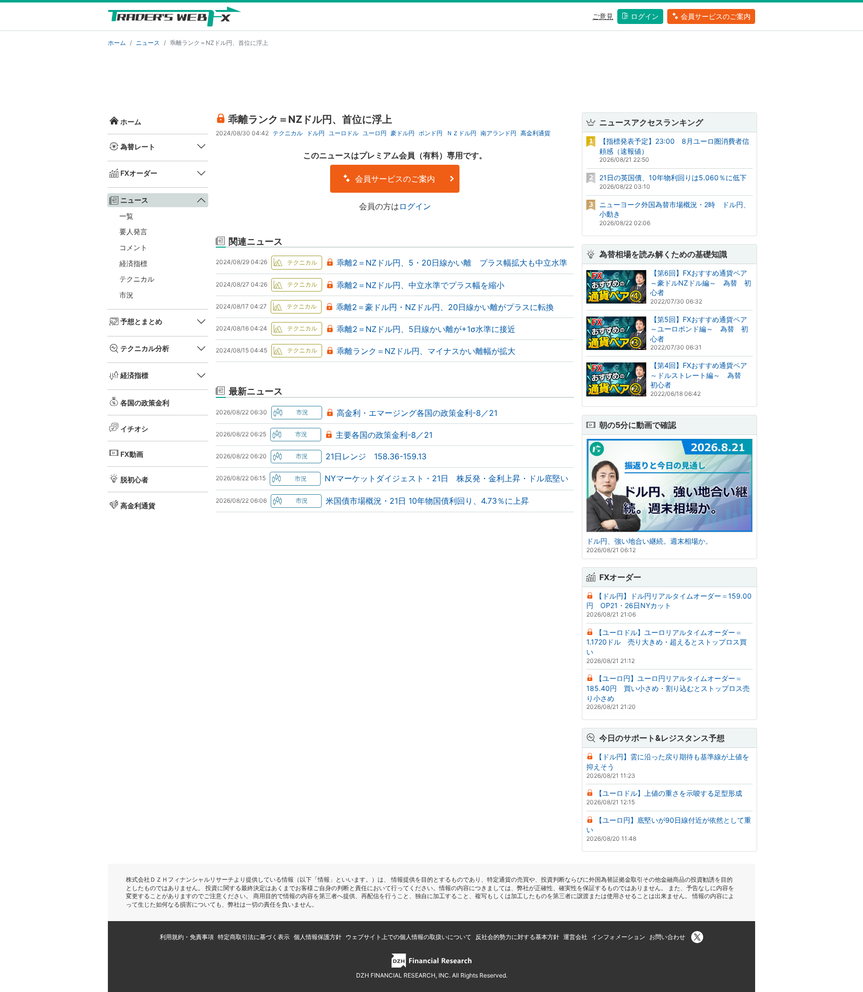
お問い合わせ (667, 937)
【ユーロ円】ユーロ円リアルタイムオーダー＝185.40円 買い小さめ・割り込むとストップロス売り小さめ (668, 688)
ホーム (117, 42)
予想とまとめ (141, 321)
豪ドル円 (403, 133)
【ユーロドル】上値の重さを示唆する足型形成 (668, 793)
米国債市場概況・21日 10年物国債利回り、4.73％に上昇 (427, 501)
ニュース (148, 42)
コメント (133, 247)
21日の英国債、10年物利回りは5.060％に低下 (673, 177)
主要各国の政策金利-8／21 (384, 435)
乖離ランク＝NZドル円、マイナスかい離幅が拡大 (426, 351)
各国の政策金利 (144, 402)
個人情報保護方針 (318, 937)
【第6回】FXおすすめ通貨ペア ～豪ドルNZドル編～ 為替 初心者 (702, 283)
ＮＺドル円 (461, 133)
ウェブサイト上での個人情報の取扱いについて (408, 937)
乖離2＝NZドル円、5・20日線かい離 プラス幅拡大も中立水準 (452, 263)
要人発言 (133, 231)
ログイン (645, 16)
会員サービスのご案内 (716, 16)
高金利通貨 (137, 505)
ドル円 (316, 133)
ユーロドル (344, 133)
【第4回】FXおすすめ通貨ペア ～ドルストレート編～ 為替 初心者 (702, 375)
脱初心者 (134, 479)
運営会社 (575, 937)
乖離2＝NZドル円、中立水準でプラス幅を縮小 (420, 285)
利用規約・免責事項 (187, 937)
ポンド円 (430, 133)
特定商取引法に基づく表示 (254, 937)
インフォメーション (618, 937)
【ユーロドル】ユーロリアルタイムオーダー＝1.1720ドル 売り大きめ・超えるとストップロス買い (666, 642)
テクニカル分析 (144, 348)
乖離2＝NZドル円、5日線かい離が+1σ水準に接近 (426, 329)
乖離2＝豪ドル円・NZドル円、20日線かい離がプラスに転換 (445, 307)
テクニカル (136, 279)
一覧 (126, 216)
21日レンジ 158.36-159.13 (376, 456)
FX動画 (131, 454)
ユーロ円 (375, 133)
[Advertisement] (431, 77)
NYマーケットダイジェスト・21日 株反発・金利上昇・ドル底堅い (446, 478)
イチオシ (134, 428)
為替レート (137, 146)
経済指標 (133, 263)
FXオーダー (138, 173)
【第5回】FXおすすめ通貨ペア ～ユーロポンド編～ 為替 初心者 (702, 329)
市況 (126, 295)
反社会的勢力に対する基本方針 (517, 937)
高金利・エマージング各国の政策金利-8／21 (417, 413)
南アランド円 (498, 133)
